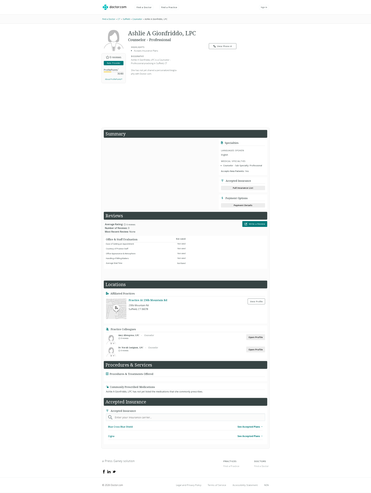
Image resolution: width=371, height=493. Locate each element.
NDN (266, 485)
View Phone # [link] (224, 46)
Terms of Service (217, 485)
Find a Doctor (144, 7)
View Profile (256, 301)
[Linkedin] (109, 471)
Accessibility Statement (245, 485)
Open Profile (256, 337)
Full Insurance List (243, 187)
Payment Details (243, 205)
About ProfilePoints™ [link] (113, 79)
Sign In (264, 7)
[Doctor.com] (114, 7)
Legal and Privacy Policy (188, 485)
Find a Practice (169, 7)
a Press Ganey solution (118, 461)
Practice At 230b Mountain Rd (148, 300)
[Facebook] (104, 471)
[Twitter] (114, 471)
